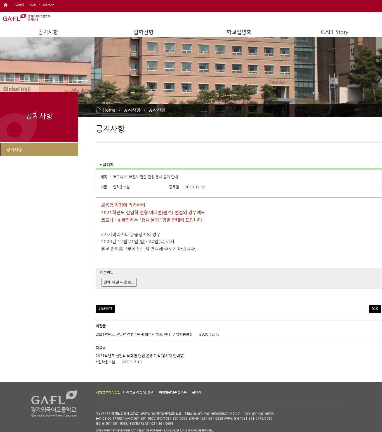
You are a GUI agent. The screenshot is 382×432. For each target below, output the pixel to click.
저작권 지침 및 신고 (139, 392)
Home (109, 109)
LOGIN (19, 4)
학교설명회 (239, 32)
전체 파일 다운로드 (119, 282)
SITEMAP (48, 4)
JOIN (33, 4)
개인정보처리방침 (108, 392)
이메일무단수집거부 (173, 392)
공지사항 (48, 32)
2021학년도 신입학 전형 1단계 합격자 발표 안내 (134, 334)
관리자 (196, 392)
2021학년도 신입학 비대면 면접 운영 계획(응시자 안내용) (140, 356)
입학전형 (143, 32)
